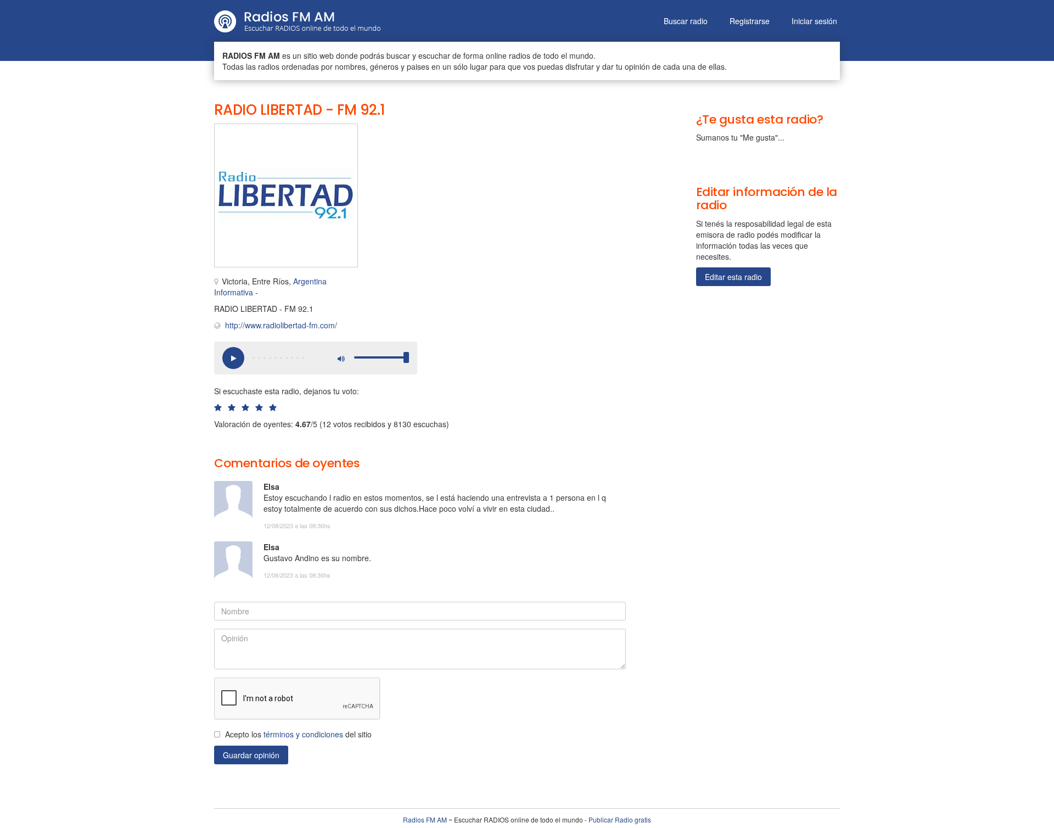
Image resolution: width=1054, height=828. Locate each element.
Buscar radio (686, 20)
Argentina (310, 281)
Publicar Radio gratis (619, 819)
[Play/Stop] (233, 358)
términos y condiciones (303, 734)
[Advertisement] (483, 148)
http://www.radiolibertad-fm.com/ (281, 325)
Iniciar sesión (814, 20)
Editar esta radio (733, 276)
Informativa (233, 292)
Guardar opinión (251, 754)
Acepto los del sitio (298, 734)
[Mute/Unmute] (340, 358)
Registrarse (750, 20)
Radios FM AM (425, 819)
